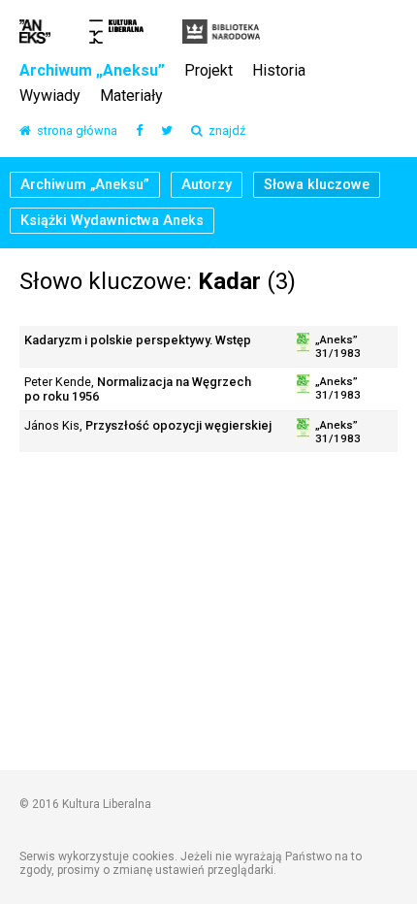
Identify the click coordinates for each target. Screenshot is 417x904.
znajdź (224, 131)
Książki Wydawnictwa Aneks (112, 220)
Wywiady (49, 96)
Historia (278, 71)
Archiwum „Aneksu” (92, 71)
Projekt (208, 71)
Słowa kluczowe (316, 185)
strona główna (74, 131)
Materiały (131, 96)
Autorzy (206, 185)
